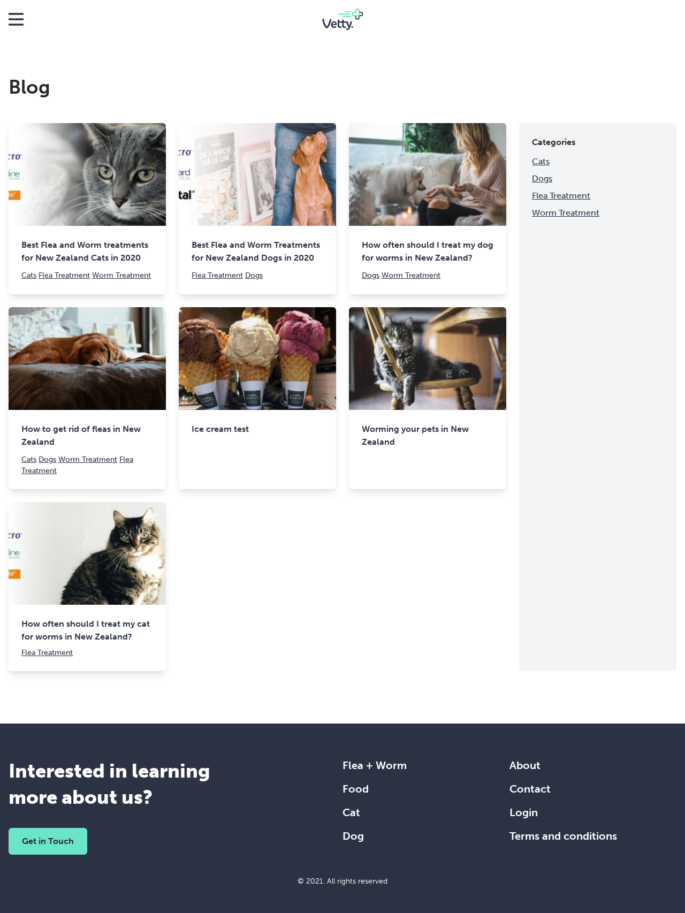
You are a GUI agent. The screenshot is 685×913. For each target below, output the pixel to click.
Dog (353, 836)
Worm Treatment (121, 275)
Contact (530, 788)
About (525, 765)
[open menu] (16, 19)
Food (355, 788)
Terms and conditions (563, 836)
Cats (28, 275)
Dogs (254, 275)
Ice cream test (220, 429)
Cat (351, 812)
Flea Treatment (64, 275)
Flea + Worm (374, 765)
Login (523, 812)
